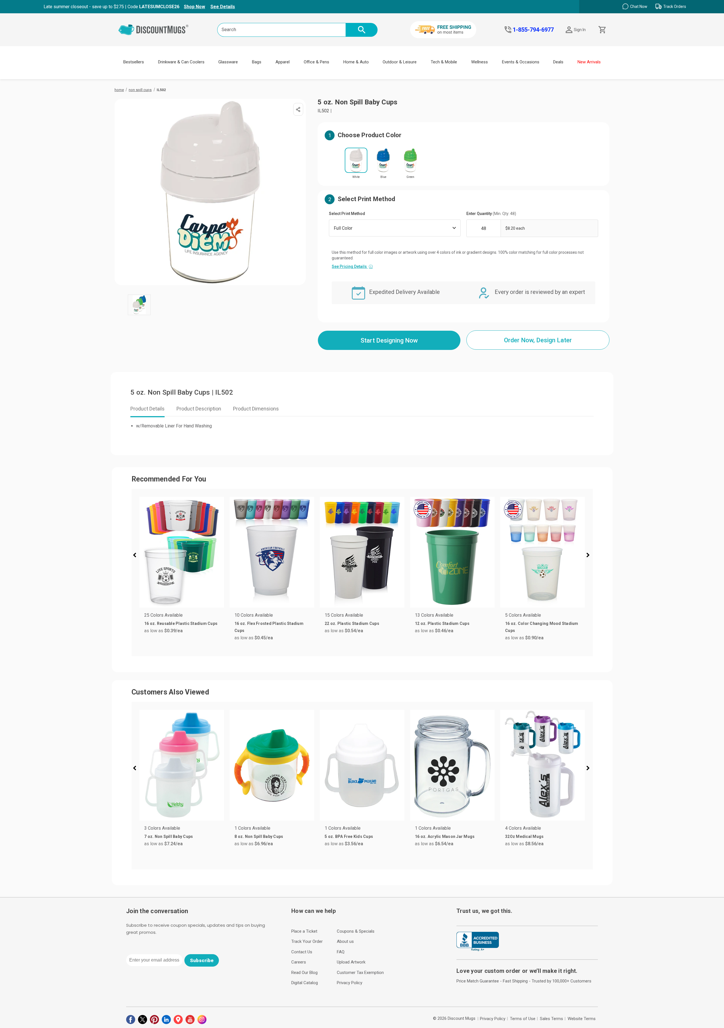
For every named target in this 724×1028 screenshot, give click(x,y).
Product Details (147, 409)
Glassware (228, 61)
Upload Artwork (351, 962)
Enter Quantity (491, 213)
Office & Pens (316, 61)
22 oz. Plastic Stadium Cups (352, 623)
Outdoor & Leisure (400, 61)
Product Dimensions (256, 409)
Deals (558, 61)
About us (345, 941)
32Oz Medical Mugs (524, 836)
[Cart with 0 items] (602, 29)
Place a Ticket (304, 931)
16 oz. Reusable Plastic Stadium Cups (180, 623)
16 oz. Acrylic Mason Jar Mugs (445, 836)
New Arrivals (589, 61)
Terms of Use (522, 1018)
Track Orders (674, 6)
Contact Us (301, 951)
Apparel (282, 61)
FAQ (340, 951)
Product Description (198, 409)
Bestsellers (133, 61)
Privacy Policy (349, 982)
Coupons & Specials (355, 931)
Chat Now (638, 6)
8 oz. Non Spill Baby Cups (258, 836)
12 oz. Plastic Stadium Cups (442, 623)
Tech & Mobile (444, 61)
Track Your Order (307, 941)
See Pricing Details (352, 266)
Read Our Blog (304, 972)
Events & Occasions (520, 61)
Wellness (479, 61)
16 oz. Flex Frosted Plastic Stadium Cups (268, 627)
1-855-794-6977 (533, 29)
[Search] (362, 30)
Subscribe (202, 960)
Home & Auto (356, 61)
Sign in (580, 29)
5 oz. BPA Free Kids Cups (349, 836)
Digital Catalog (304, 982)
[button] (136, 555)
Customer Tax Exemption (360, 972)
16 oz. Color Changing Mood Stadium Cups (541, 627)
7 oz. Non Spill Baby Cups (168, 836)
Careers (298, 962)
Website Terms (582, 1018)
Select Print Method (347, 213)
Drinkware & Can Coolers (181, 61)
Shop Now (194, 6)
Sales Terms (551, 1018)
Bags (256, 61)
